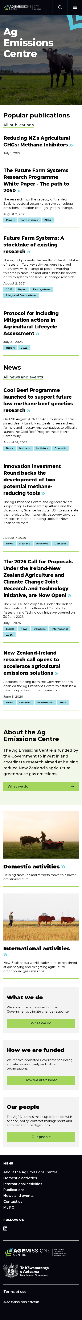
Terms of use (14, 1292)
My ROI (9, 1207)
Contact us (12, 1202)
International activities (22, 1184)
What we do (18, 786)
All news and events (23, 377)
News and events (18, 1196)
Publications (14, 1190)
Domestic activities (20, 1178)
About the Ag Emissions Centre (30, 1172)
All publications (18, 125)
